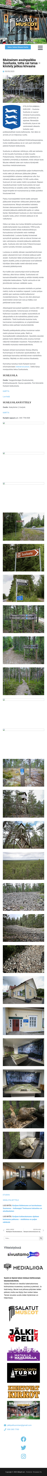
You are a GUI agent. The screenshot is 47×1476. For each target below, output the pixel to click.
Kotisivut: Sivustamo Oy (34, 1472)
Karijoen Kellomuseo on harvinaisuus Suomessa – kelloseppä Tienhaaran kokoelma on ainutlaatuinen (22, 1208)
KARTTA (6, 391)
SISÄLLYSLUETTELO (11, 1200)
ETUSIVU (6, 1195)
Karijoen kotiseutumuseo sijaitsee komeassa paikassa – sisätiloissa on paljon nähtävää (21, 1219)
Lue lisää (6, 397)
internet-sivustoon (23, 367)
